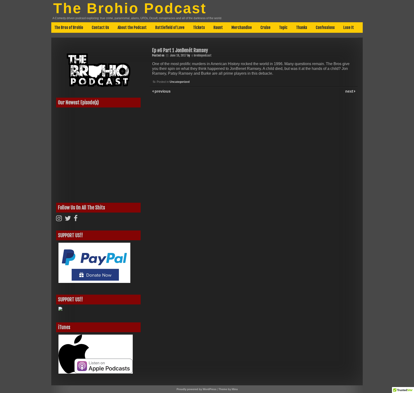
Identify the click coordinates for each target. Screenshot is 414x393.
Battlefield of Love (169, 27)
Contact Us (100, 27)
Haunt (218, 27)
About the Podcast (132, 27)
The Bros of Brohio (68, 27)
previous (162, 91)
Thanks (301, 27)
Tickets (199, 27)
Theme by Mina (228, 389)
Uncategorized (180, 82)
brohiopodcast (203, 55)
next (349, 91)
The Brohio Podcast (130, 8)
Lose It (348, 27)
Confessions (325, 27)
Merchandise (241, 27)
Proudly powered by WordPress (196, 389)
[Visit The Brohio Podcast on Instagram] (59, 219)
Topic (283, 27)
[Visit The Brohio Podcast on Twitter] (68, 219)
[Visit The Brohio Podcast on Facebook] (76, 219)
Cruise (265, 27)
